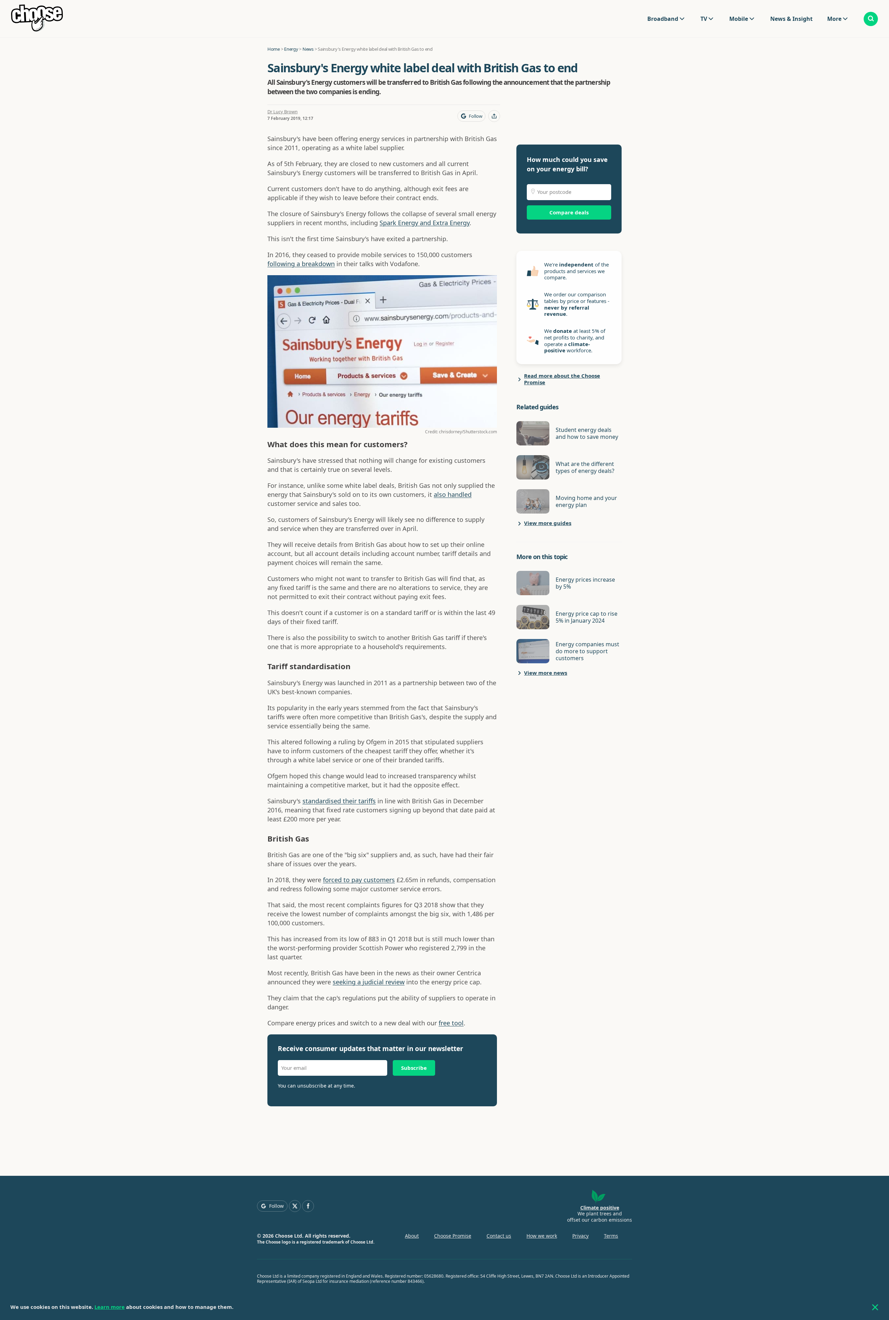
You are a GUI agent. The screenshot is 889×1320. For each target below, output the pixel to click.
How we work (541, 1235)
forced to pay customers (359, 880)
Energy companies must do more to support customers (587, 651)
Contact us (499, 1235)
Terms (611, 1235)
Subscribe (414, 1067)
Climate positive (599, 1207)
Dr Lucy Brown (282, 111)
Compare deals (569, 212)
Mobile (738, 18)
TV (703, 18)
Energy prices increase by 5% (585, 583)
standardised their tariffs (339, 801)
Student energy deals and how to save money (587, 433)
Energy (291, 49)
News (308, 49)
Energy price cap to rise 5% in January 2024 (586, 617)
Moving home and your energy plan (586, 501)
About (412, 1235)
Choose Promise (452, 1235)
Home (273, 49)
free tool (451, 1023)
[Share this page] (494, 116)
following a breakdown (301, 264)
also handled (453, 494)
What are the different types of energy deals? (585, 467)
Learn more (109, 1306)
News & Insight (791, 18)
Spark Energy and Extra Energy (425, 223)
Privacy (580, 1235)
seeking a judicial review (369, 982)
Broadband (662, 18)
